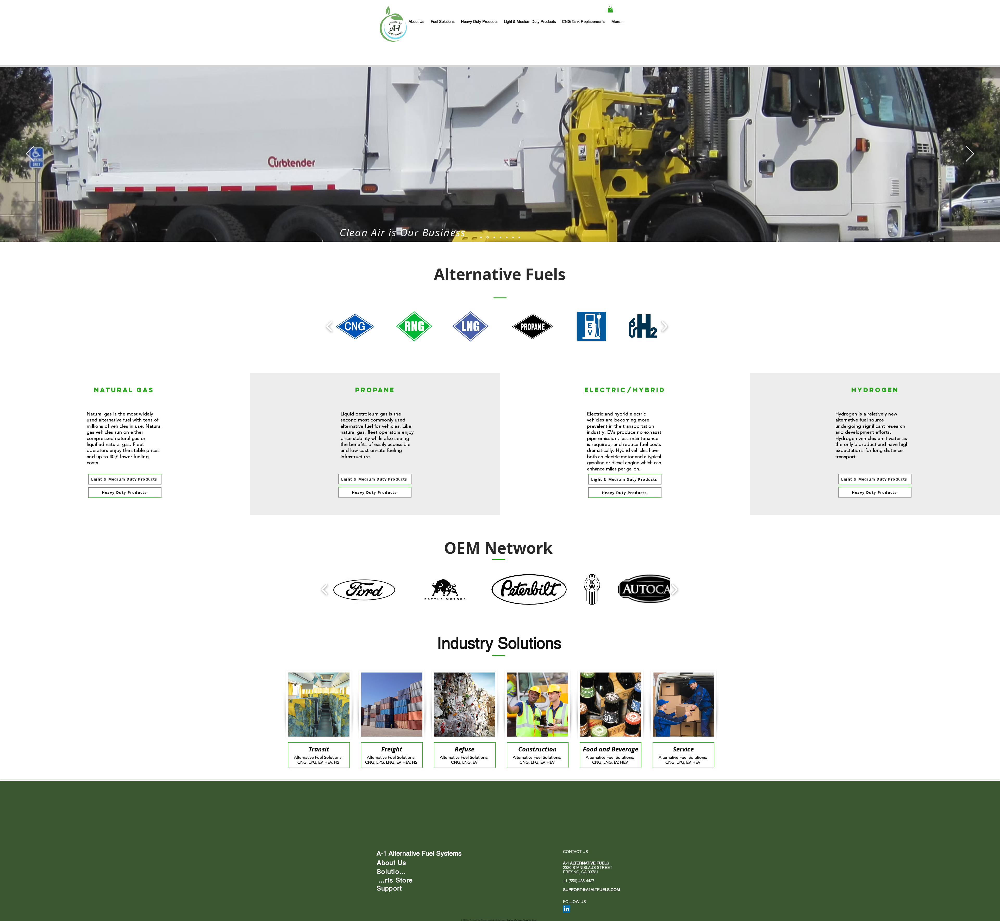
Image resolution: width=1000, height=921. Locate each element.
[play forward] (664, 326)
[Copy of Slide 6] (507, 237)
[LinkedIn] (566, 908)
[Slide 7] (513, 237)
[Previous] (30, 154)
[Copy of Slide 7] (519, 237)
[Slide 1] (481, 237)
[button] (610, 9)
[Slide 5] (494, 237)
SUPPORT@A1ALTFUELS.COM (591, 889)
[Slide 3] (487, 237)
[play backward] (329, 326)
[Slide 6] (500, 237)
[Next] (970, 154)
